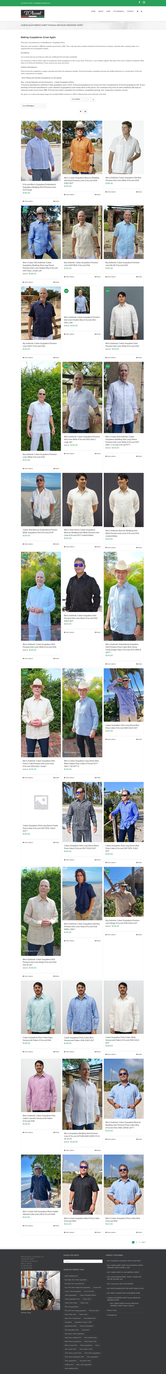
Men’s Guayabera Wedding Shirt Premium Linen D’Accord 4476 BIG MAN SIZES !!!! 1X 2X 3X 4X (82, 1136)
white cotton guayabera (83, 1364)
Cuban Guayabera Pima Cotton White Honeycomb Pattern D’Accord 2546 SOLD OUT (122, 1040)
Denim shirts (83, 1314)
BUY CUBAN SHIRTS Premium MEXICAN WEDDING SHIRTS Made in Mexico (124, 1305)
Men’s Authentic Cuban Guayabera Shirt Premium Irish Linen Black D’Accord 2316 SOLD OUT (80, 618)
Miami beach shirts (90, 1341)
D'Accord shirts (94, 1310)
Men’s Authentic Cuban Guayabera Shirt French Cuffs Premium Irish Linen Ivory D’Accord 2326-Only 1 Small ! (39, 763)
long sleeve (85, 1330)
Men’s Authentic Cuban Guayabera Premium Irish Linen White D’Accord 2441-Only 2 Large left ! (82, 439)
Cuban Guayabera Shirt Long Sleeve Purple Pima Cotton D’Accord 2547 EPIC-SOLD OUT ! (40, 828)
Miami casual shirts (71, 1345)
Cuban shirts (87, 1299)
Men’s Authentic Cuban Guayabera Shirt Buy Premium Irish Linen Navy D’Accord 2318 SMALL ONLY (82, 926)
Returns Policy (112, 1310)
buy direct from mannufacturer (74, 1283)
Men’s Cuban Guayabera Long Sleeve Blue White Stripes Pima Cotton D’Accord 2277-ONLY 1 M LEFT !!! (81, 763)
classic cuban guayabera (73, 1291)
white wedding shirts (71, 1368)
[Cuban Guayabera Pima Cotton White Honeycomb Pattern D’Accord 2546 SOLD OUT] (124, 1007)
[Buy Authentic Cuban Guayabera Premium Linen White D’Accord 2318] (41, 406)
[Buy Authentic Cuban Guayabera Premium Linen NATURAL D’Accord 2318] (82, 232)
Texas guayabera (92, 1357)
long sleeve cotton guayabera (74, 1334)
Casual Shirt (97, 1287)
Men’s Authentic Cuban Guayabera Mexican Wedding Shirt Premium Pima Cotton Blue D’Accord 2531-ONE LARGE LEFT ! (123, 1125)
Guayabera (68, 1322)
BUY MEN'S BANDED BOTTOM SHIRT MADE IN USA (125, 1288)
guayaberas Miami (71, 1326)
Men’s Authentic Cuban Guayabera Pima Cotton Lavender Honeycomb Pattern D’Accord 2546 (39, 1118)
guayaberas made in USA (83, 1322)
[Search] (141, 11)
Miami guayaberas (86, 1345)
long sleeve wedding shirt (73, 1337)
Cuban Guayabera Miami (88, 1295)
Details (57, 201)
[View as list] (85, 111)
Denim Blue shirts (70, 1314)
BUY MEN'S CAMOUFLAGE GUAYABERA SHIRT (123, 1293)
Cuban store (84, 1303)
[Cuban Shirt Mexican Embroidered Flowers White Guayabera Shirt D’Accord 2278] (41, 499)
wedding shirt (69, 1364)
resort (97, 1345)
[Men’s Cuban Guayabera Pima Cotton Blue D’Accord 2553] (124, 1185)
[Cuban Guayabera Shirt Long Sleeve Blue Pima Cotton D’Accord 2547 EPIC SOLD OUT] (124, 812)
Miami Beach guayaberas (73, 1341)
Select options (28, 201)
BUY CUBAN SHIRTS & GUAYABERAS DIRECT (123, 1272)
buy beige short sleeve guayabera (76, 1280)
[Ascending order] (93, 99)
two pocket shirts (85, 1361)
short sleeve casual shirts (73, 1353)
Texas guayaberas (71, 1361)
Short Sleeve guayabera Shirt (74, 1357)
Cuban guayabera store (72, 1299)
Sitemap (23, 1312)
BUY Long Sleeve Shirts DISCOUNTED (120, 1284)
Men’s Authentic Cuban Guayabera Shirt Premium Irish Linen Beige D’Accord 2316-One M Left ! (40, 962)
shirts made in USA (85, 1349)
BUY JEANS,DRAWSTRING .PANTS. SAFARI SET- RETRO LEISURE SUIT (124, 1278)
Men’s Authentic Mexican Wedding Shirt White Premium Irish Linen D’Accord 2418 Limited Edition (122, 533)
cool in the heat (89, 1291)
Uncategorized (112, 1315)
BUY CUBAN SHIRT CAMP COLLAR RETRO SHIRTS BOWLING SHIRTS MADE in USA (125, 1266)
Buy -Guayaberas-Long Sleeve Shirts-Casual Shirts (124, 1261)
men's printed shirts (90, 1337)
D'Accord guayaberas (72, 1307)
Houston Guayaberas (86, 1326)
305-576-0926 (28, 3)
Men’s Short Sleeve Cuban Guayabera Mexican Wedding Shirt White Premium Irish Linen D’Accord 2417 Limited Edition (81, 532)
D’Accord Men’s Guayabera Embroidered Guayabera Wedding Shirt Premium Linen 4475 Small (39, 187)
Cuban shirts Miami (71, 1303)
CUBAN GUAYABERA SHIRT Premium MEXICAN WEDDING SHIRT (123, 1299)
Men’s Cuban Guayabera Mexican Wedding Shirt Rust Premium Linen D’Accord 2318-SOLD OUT (81, 180)
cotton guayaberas (71, 1295)
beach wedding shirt (71, 1276)
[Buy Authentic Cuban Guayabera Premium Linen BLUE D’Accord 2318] (124, 232)
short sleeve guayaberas (92, 1353)
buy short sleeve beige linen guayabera (77, 1287)
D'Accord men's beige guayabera (75, 1310)
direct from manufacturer (73, 1318)
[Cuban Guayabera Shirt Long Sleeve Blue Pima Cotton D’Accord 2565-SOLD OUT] (124, 695)
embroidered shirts (90, 1318)
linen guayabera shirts (72, 1330)
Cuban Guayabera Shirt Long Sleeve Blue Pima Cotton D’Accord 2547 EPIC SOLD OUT (122, 848)
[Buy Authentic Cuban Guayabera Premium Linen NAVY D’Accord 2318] (41, 313)
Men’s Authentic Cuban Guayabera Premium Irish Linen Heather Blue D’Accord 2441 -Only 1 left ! (82, 320)
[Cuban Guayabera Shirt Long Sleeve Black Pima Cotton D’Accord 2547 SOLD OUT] (82, 812)
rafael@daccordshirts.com (42, 3)
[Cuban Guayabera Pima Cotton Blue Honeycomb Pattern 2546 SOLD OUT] (82, 1007)
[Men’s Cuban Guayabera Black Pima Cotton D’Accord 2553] (82, 1185)
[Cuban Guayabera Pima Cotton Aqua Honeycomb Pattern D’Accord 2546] (41, 1007)
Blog (29, 1312)
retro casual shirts (70, 1349)
